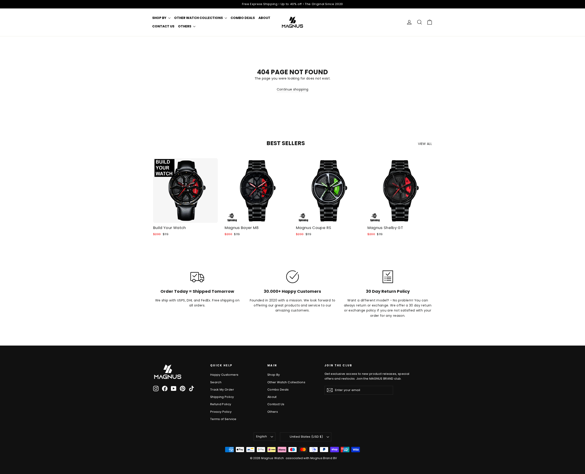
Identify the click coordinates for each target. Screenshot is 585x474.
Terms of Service (223, 419)
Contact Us (163, 26)
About (264, 18)
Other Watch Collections (198, 18)
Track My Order (222, 389)
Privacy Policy (220, 412)
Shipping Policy (222, 397)
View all (425, 143)
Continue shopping (292, 89)
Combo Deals (243, 18)
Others (185, 26)
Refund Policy (220, 404)
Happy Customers (224, 375)
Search (215, 382)
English (261, 436)
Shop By (159, 18)
